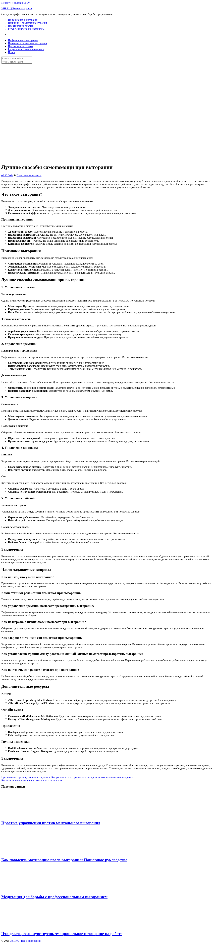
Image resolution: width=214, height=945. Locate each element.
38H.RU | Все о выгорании (16, 8)
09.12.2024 (7, 175)
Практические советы (20, 25)
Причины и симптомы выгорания (27, 22)
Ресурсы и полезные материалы (26, 28)
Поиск (11, 52)
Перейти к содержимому (15, 2)
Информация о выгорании (23, 19)
